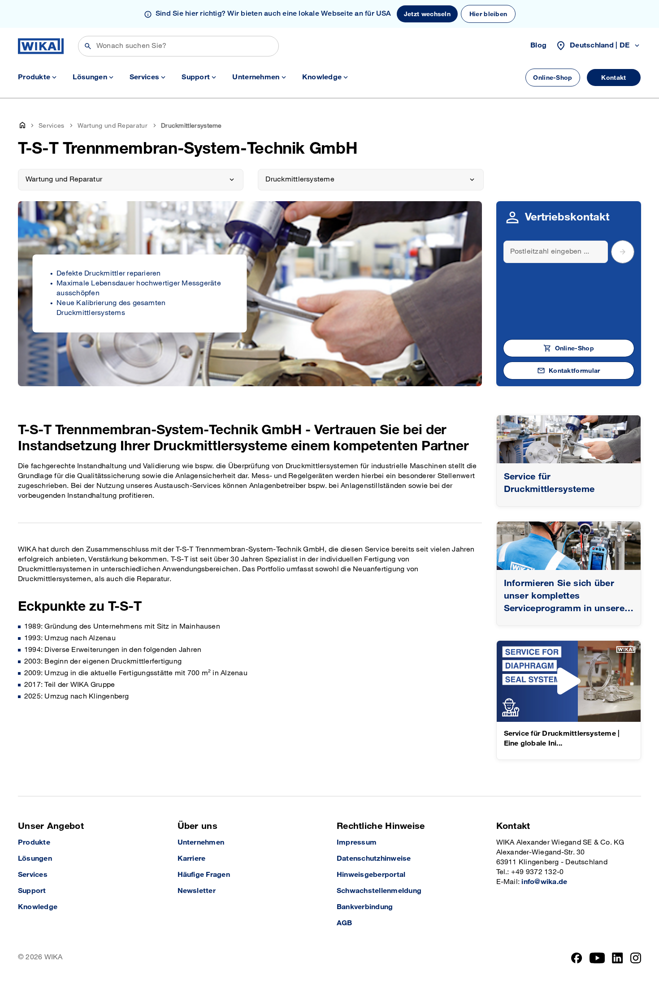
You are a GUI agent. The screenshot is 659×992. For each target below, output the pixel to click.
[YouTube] (597, 958)
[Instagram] (635, 958)
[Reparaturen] (569, 439)
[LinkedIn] (617, 958)
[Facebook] (576, 958)
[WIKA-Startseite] (41, 46)
